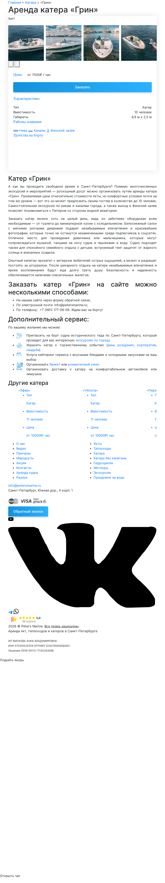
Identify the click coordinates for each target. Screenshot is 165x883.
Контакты (23, 468)
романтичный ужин (83, 364)
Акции (21, 463)
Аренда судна (27, 473)
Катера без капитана (110, 458)
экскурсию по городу (93, 340)
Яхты (98, 444)
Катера (99, 453)
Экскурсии (102, 473)
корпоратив (146, 345)
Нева (23, 130)
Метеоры (101, 468)
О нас (20, 444)
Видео (21, 448)
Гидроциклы (103, 463)
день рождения (121, 345)
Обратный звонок (28, 511)
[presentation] (10, 64)
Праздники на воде (109, 477)
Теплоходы (102, 448)
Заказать (82, 87)
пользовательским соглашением (53, 711)
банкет (55, 364)
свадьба (32, 350)
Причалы (23, 453)
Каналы (39, 130)
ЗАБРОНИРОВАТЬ (35, 768)
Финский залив (62, 130)
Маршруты (25, 458)
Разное (21, 477)
